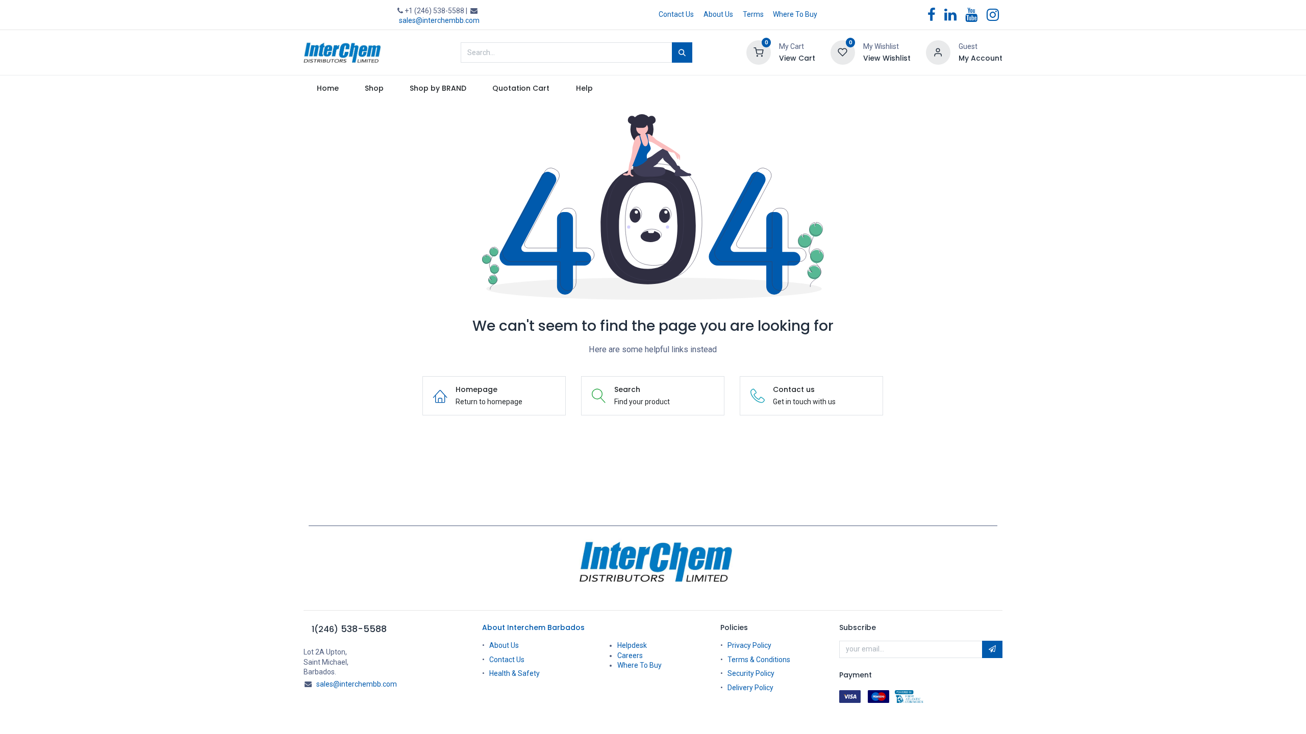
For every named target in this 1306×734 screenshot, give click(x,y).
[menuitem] (327, 88)
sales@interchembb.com (439, 20)
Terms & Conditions (758, 660)
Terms (753, 14)
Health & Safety (514, 673)
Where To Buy (795, 14)
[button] (992, 649)
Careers (630, 655)
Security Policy (750, 673)
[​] (653, 561)
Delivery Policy (750, 688)
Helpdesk (632, 645)
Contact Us (676, 14)
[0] (758, 52)
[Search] (682, 52)
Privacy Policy (749, 645)
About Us (718, 14)
